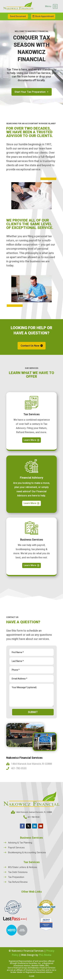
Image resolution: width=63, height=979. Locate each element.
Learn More (30, 440)
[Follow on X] (28, 826)
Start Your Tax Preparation (30, 91)
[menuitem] (51, 6)
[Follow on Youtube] (40, 826)
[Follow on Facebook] (22, 826)
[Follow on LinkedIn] (34, 826)
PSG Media (45, 955)
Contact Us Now (30, 345)
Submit (33, 712)
